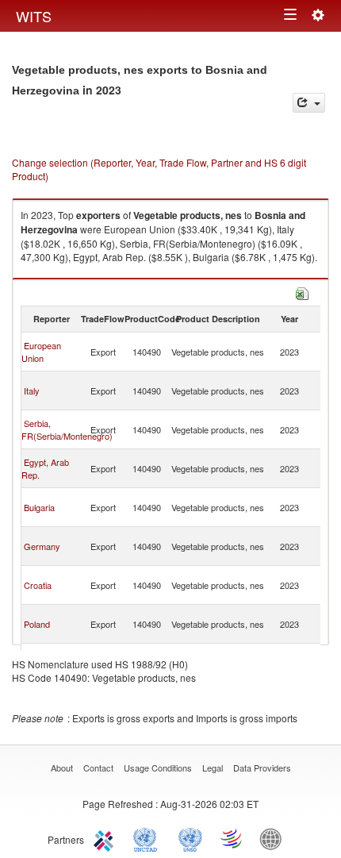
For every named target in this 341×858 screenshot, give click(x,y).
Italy (32, 390)
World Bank (274, 838)
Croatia (38, 585)
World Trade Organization (232, 838)
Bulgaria (39, 507)
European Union (41, 351)
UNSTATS (190, 838)
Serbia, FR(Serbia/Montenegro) (67, 429)
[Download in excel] (302, 291)
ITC (106, 838)
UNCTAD (148, 838)
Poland (37, 624)
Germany (42, 546)
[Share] (309, 103)
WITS (34, 16)
